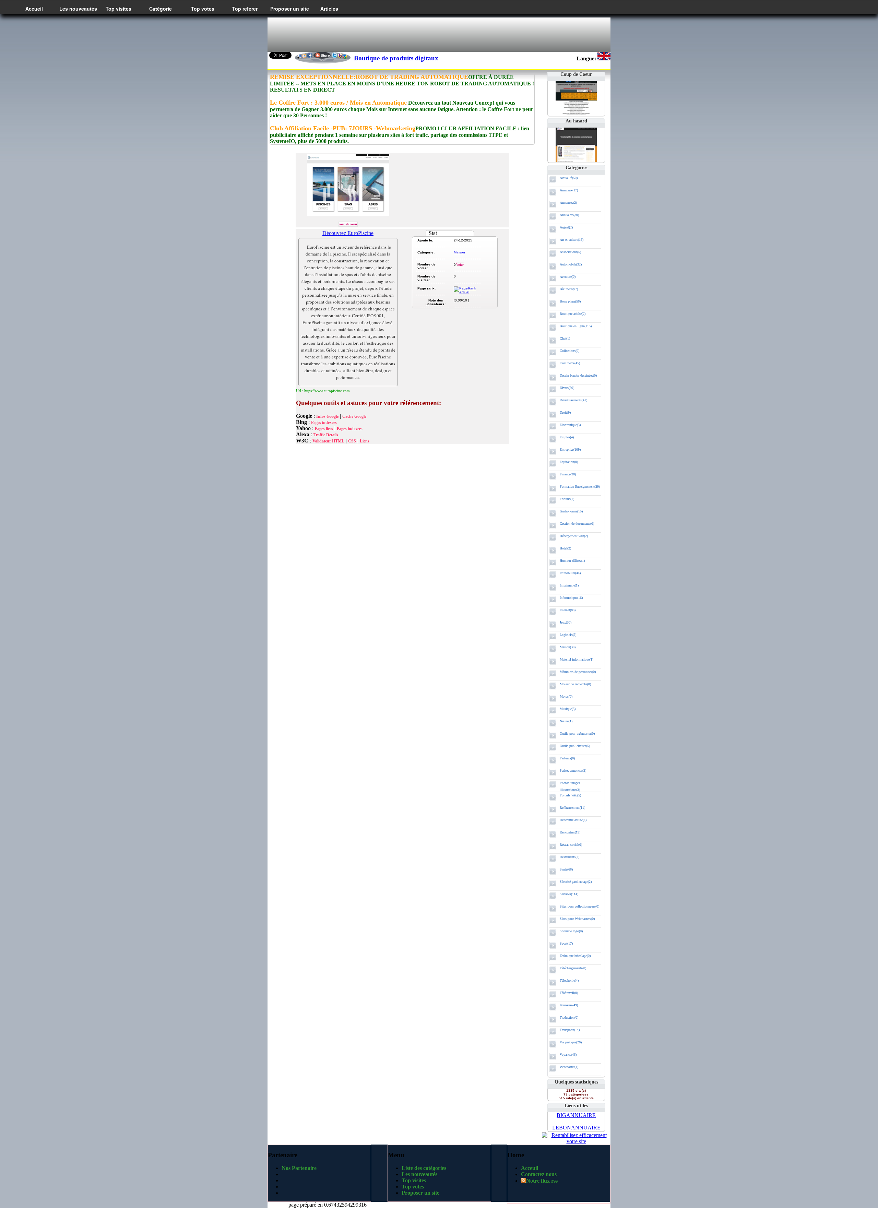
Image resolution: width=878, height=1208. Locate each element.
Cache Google (354, 416)
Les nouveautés (78, 8)
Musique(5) (568, 709)
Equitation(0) (569, 462)
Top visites (118, 8)
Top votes (202, 8)
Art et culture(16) (571, 239)
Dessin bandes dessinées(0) (578, 375)
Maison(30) (568, 647)
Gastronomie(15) (571, 511)
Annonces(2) (568, 202)
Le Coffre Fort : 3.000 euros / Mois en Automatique (338, 102)
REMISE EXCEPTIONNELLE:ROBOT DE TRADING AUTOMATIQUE (369, 76)
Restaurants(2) (569, 857)
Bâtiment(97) (569, 289)
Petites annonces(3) (573, 770)
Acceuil (529, 1168)
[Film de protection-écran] (576, 160)
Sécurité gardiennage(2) (576, 882)
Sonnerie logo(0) (571, 931)
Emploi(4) (567, 437)
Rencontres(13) (570, 832)
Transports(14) (570, 1030)
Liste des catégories (424, 1168)
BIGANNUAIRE (576, 1115)
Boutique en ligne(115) (576, 326)
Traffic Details (325, 435)
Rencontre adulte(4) (573, 820)
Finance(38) (568, 474)
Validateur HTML (328, 441)
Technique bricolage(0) (575, 956)
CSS (352, 441)
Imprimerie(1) (569, 585)
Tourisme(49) (569, 1005)
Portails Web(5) (570, 795)
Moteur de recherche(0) (575, 684)
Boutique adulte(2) (572, 314)
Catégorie (160, 8)
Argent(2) (566, 227)
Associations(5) (570, 252)
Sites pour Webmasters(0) (577, 919)
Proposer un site (289, 8)
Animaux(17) (569, 190)
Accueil (34, 8)
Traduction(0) (569, 1017)
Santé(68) (566, 869)
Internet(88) (568, 610)
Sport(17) (566, 943)
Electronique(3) (570, 425)
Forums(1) (567, 499)
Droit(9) (565, 412)
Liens (364, 441)
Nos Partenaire (299, 1168)
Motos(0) (566, 696)
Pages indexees (324, 422)
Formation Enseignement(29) (580, 486)
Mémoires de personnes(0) (578, 672)
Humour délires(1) (572, 560)
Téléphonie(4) (569, 980)
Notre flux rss (542, 1181)
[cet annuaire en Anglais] (603, 58)
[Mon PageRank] (466, 292)
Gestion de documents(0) (577, 523)
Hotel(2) (565, 548)
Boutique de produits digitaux (396, 58)
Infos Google (327, 416)
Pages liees (324, 428)
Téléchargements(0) (573, 968)
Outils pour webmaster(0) (577, 733)
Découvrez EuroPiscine (347, 233)
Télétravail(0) (569, 993)
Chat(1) (565, 338)
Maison (459, 252)
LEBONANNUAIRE (576, 1127)
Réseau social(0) (571, 844)
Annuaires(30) (569, 215)
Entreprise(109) (570, 449)
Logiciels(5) (568, 635)
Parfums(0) (567, 758)
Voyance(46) (568, 1054)
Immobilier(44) (570, 573)
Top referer (245, 8)
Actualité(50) (569, 178)
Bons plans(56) (570, 301)
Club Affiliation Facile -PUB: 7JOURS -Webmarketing (342, 128)
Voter (460, 264)
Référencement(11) (572, 807)
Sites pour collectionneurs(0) (579, 906)
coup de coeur (348, 224)
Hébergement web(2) (574, 536)
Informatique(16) (571, 598)
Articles (329, 8)
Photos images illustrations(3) (570, 786)
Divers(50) (567, 388)
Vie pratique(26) (571, 1042)
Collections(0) (569, 351)
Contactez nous (539, 1174)
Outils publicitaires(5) (575, 746)
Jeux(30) (565, 622)
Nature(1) (566, 721)
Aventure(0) (568, 277)
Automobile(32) (571, 264)
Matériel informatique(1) (576, 659)
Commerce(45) (570, 363)
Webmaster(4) (569, 1067)
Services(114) (569, 894)
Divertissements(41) (573, 400)
